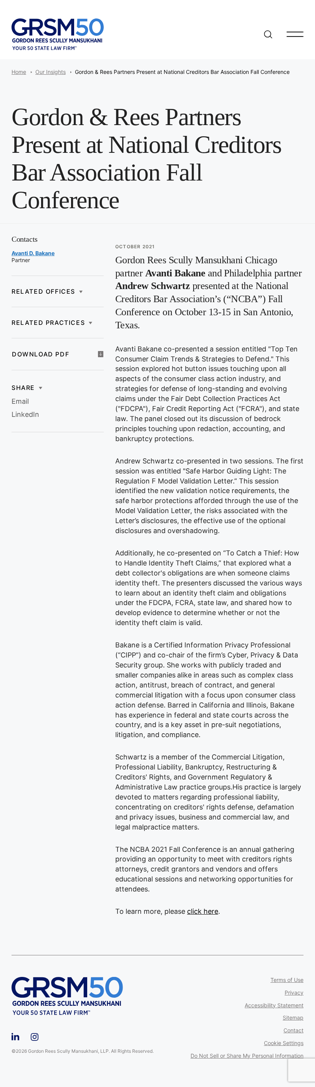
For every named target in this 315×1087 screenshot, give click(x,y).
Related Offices (43, 291)
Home (19, 72)
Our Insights (50, 72)
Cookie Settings (283, 1043)
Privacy (294, 993)
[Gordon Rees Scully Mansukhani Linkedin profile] (15, 1036)
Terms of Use (286, 980)
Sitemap (293, 1018)
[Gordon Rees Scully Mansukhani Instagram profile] (34, 1036)
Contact (293, 1030)
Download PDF (40, 354)
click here (202, 911)
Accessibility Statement (274, 1005)
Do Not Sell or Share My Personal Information (247, 1056)
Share (23, 388)
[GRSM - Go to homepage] (58, 34)
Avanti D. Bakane (33, 253)
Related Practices (48, 322)
